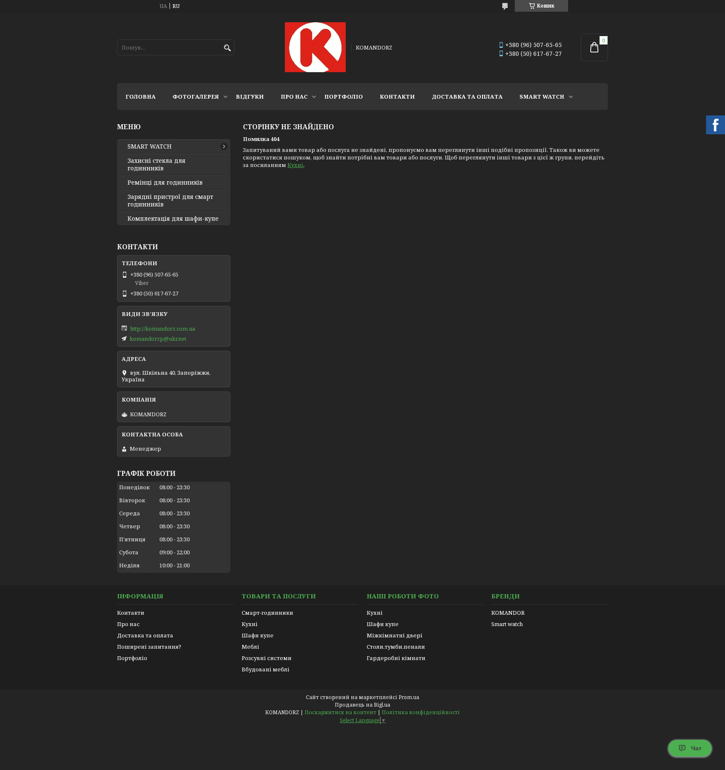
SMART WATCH (541, 96)
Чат (696, 748)
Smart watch (507, 624)
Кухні (295, 165)
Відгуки (250, 96)
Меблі (250, 646)
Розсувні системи (267, 658)
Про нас (294, 96)
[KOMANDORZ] (315, 47)
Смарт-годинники (267, 612)
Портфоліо (343, 96)
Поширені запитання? (149, 646)
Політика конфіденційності (421, 712)
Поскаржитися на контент (340, 712)
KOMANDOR (507, 612)
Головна (140, 96)
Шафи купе (258, 635)
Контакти (397, 96)
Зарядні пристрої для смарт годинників (170, 200)
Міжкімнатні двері (394, 635)
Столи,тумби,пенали (396, 646)
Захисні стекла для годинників (156, 164)
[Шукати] (227, 48)
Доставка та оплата (467, 96)
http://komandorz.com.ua (162, 328)
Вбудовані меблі (265, 669)
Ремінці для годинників (165, 182)
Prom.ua (409, 697)
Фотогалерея (195, 96)
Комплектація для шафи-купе (173, 218)
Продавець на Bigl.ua (362, 704)
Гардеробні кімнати (396, 658)
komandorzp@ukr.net (158, 338)
